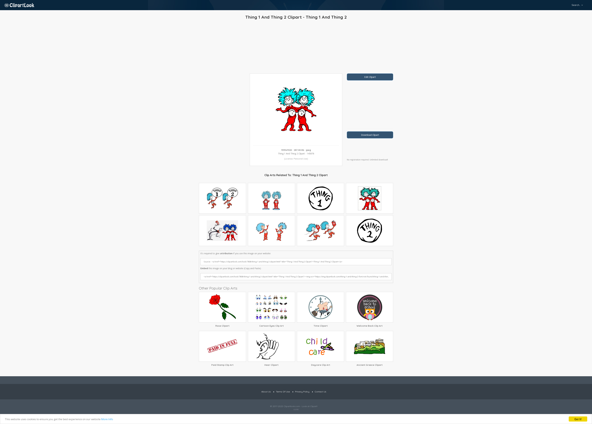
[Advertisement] (296, 47)
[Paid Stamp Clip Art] (222, 346)
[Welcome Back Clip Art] (369, 307)
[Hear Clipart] (271, 346)
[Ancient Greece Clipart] (369, 346)
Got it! (578, 419)
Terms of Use (283, 391)
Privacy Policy (302, 391)
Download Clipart (370, 134)
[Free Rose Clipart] (222, 307)
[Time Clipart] (320, 307)
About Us (266, 391)
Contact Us (320, 391)
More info (107, 419)
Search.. (576, 5)
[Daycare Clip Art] (320, 346)
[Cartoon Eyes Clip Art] (271, 307)
